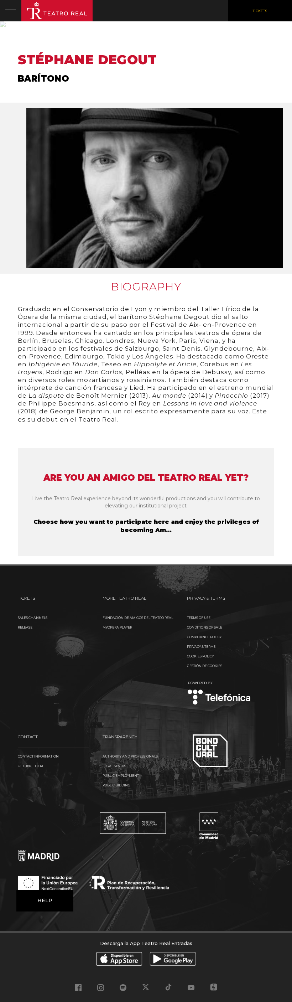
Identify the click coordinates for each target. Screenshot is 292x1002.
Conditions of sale (204, 627)
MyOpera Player (117, 627)
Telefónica (219, 693)
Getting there (31, 766)
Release (25, 627)
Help (44, 900)
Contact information (38, 756)
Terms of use (198, 618)
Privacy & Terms (201, 647)
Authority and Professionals (130, 756)
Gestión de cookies (204, 666)
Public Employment (121, 776)
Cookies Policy (200, 656)
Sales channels (32, 618)
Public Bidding (116, 785)
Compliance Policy (204, 637)
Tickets (260, 11)
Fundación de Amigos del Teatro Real (138, 618)
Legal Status (114, 766)
